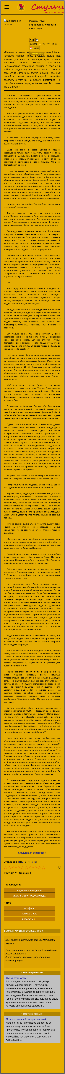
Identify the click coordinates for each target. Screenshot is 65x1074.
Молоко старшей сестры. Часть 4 (26, 1019)
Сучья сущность (16, 978)
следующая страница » (32, 852)
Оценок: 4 (25, 873)
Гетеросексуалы (36, 53)
